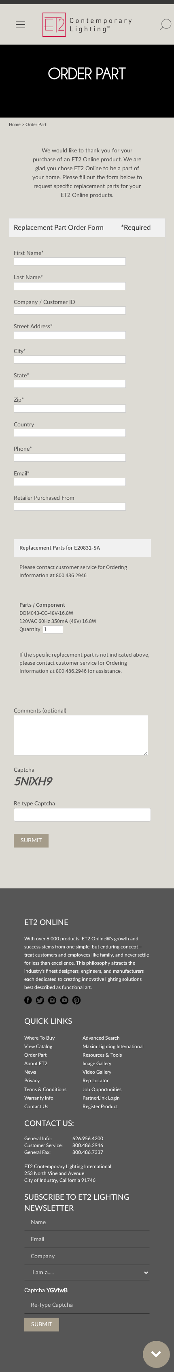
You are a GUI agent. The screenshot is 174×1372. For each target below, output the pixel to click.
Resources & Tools (102, 1055)
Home (15, 124)
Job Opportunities (102, 1089)
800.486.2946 (87, 1145)
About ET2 (35, 1063)
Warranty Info (38, 1098)
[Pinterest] (76, 999)
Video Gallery (97, 1072)
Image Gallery (97, 1063)
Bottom (156, 1354)
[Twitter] (40, 999)
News (30, 1072)
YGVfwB (57, 1290)
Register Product (100, 1106)
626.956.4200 (87, 1138)
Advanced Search (101, 1038)
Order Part (35, 1055)
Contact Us (36, 1106)
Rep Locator (95, 1080)
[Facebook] (28, 999)
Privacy (32, 1080)
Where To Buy (39, 1038)
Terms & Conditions (45, 1089)
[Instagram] (52, 999)
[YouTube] (64, 999)
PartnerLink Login (101, 1098)
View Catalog (38, 1046)
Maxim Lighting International (113, 1046)
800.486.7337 (87, 1152)
